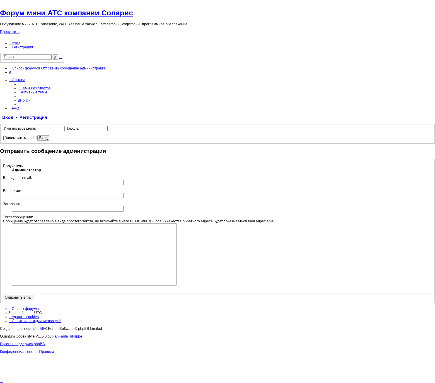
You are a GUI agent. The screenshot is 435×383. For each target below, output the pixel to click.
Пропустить (9, 32)
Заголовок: (12, 204)
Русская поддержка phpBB (22, 344)
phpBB (38, 329)
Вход (6, 117)
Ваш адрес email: (17, 178)
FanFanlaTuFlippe (67, 336)
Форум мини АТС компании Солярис (66, 13)
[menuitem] (14, 43)
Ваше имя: (12, 191)
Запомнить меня (19, 138)
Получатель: (13, 166)
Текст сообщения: (18, 217)
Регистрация (33, 117)
